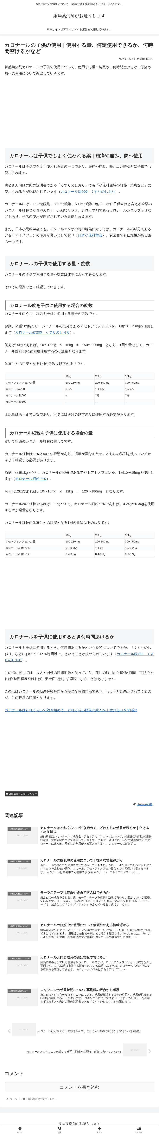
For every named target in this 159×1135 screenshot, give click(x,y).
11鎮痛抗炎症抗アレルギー (22, 793)
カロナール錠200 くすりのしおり (87, 192)
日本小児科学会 (90, 235)
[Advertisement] (79, 110)
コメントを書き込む (79, 1087)
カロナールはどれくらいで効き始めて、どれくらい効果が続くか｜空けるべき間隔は (71, 710)
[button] (147, 634)
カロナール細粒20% (31, 479)
